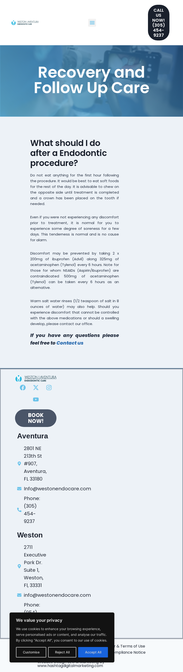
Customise (31, 652)
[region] (62, 637)
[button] (92, 23)
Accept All (93, 652)
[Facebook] (23, 387)
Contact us (69, 343)
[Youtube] (36, 399)
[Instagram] (49, 387)
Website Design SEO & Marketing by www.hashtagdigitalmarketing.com (70, 663)
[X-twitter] (36, 387)
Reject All (62, 652)
